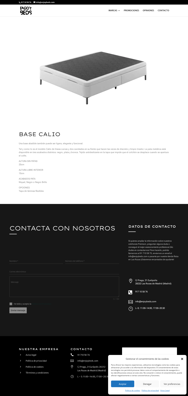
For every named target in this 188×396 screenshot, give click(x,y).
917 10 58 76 (141, 291)
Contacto (163, 10)
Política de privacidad (150, 390)
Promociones (131, 10)
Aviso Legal (165, 390)
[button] (182, 358)
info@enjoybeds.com (145, 301)
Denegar (147, 383)
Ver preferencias (172, 383)
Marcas (113, 10)
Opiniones (148, 10)
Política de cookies (132, 390)
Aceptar (122, 383)
